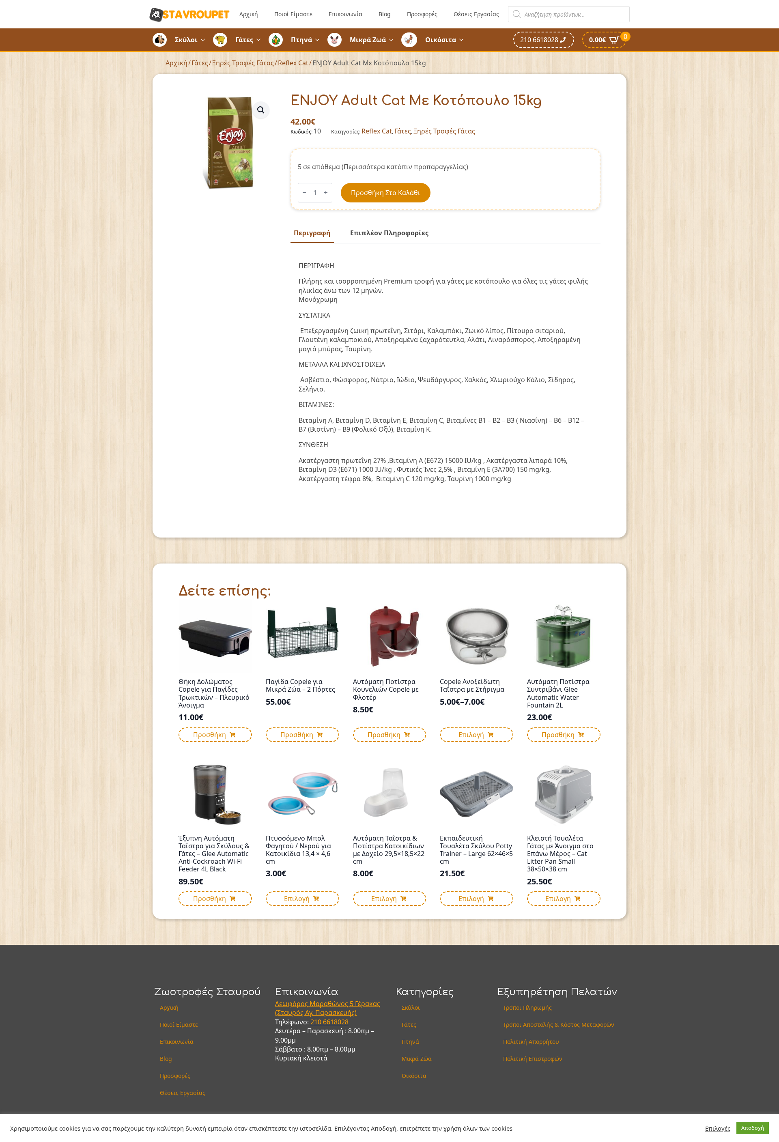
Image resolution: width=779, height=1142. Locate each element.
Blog (385, 14)
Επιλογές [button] (717, 1128)
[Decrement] (304, 192)
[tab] (312, 233)
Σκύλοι (186, 39)
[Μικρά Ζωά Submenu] (393, 39)
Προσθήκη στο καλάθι (385, 192)
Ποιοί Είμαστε (293, 14)
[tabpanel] (445, 375)
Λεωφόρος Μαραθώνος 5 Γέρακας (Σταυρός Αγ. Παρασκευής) (327, 1008)
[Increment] (325, 192)
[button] (260, 109)
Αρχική (248, 14)
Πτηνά (301, 39)
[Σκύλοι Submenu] (205, 39)
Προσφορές (422, 14)
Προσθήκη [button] (209, 734)
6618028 (336, 1021)
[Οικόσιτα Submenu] (463, 39)
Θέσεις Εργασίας (476, 14)
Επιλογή (471, 734)
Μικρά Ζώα (417, 1058)
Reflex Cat (293, 62)
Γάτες (244, 39)
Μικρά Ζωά (368, 39)
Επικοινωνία (345, 14)
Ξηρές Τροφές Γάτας (243, 62)
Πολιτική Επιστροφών (532, 1058)
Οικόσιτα (440, 39)
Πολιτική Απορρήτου (531, 1041)
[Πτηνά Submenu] (319, 39)
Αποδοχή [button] (752, 1127)
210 (316, 1021)
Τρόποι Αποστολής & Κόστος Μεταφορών (558, 1024)
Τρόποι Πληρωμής (527, 1007)
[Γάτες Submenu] (261, 39)
